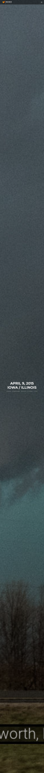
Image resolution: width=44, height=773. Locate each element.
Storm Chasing (17, 391)
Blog (14, 391)
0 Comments (30, 391)
